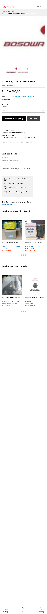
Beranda (4, 11)
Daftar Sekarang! (8, 204)
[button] (21, 255)
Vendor (5, 157)
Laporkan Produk (8, 130)
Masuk (39, 6)
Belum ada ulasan (10, 160)
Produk (11, 11)
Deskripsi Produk (10, 154)
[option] (23, 41)
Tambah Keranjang (14, 118)
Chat (34, 118)
